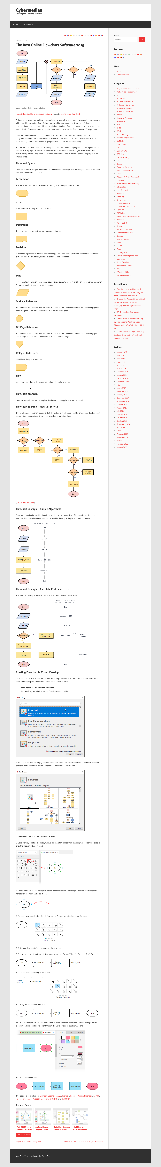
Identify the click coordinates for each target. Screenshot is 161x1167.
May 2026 (121, 362)
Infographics (121, 187)
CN (118, 147)
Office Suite (121, 200)
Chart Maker (121, 144)
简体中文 (54, 1099)
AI (117, 95)
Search (116, 35)
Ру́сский (36, 1099)
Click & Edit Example (25, 502)
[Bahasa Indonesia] (82, 35)
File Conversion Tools (125, 170)
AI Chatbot (121, 98)
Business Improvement (125, 138)
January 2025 (122, 395)
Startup (120, 236)
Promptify (120, 219)
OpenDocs (121, 210)
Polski (18, 1099)
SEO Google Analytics (125, 229)
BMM (119, 128)
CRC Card (120, 154)
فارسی (58, 1096)
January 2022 (122, 447)
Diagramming (122, 164)
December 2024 (123, 398)
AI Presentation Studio (125, 111)
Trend (119, 249)
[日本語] (85, 35)
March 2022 (121, 440)
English (73, 1096)
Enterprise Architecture (125, 167)
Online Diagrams (23, 1135)
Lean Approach (122, 190)
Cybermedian (29, 10)
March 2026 (121, 368)
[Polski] (88, 35)
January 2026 (122, 375)
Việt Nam (45, 1099)
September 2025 (123, 381)
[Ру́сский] (93, 35)
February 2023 (122, 434)
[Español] (71, 35)
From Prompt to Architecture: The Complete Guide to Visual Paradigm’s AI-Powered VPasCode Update (128, 292)
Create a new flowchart (70, 114)
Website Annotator (124, 275)
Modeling (120, 196)
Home (15, 25)
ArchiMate (121, 121)
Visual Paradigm (123, 262)
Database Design (123, 157)
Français (65, 1096)
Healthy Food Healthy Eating (128, 183)
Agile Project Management (127, 92)
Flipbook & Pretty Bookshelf (128, 177)
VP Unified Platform (124, 265)
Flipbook (120, 174)
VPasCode (120, 269)
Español (51, 1096)
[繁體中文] (102, 35)
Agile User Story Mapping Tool (29, 1141)
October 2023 (122, 421)
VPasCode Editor (123, 272)
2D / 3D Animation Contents (128, 88)
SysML (119, 242)
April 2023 (121, 427)
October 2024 (122, 404)
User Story (121, 259)
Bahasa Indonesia (85, 1096)
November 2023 (123, 417)
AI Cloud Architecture (125, 101)
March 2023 (121, 431)
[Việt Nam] (96, 35)
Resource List (122, 223)
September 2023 (123, 424)
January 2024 (122, 414)
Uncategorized (122, 252)
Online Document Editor (126, 206)
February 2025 (122, 391)
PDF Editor (121, 213)
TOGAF (119, 246)
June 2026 (121, 358)
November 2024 (123, 401)
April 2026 (121, 365)
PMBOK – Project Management (129, 216)
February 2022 (122, 444)
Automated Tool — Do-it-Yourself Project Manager (83, 1141)
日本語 (96, 1096)
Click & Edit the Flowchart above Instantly (34, 114)
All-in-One (120, 115)
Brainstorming (122, 134)
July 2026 (120, 355)
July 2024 (120, 411)
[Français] (76, 35)
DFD (118, 160)
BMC (118, 124)
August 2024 (122, 408)
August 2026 (122, 352)
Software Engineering (125, 232)
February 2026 (122, 372)
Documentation (29, 25)
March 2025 (121, 388)
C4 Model (120, 141)
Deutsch (43, 1096)
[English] (68, 35)
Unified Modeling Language (127, 255)
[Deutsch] (65, 35)
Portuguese (27, 1099)
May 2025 (121, 385)
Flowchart (121, 180)
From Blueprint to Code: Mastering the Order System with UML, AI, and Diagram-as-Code (129, 335)
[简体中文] (99, 35)
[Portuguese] (91, 35)
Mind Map (120, 193)
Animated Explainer (124, 118)
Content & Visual (123, 151)
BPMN (119, 131)
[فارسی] (73, 35)
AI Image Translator (124, 108)
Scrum (119, 226)
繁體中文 (66, 1099)
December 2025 (123, 378)
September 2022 (123, 437)
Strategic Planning (124, 239)
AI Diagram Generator (125, 105)
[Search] (142, 39)
